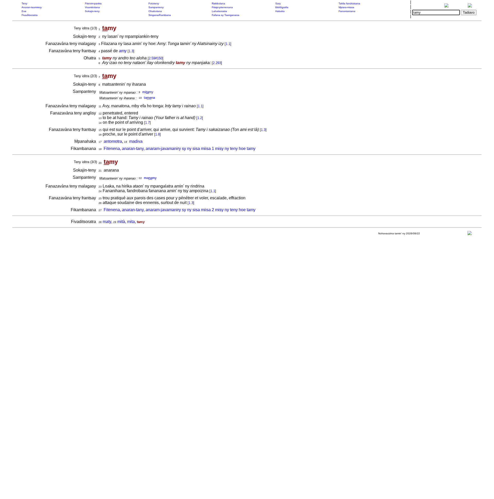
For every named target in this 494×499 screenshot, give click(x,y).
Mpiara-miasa (346, 7)
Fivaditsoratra (30, 15)
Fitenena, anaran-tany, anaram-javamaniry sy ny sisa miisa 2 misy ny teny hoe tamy (179, 210)
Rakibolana (218, 3)
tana (149, 98)
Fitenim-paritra (93, 3)
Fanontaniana (347, 11)
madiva (136, 141)
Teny (24, 3)
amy (123, 51)
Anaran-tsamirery (32, 7)
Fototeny (153, 3)
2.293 (217, 63)
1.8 (157, 134)
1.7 (147, 122)
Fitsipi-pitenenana (222, 7)
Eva (24, 11)
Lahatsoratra (219, 11)
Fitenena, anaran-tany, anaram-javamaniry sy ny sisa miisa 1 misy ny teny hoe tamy (179, 148)
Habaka (280, 11)
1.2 (199, 118)
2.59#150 (155, 58)
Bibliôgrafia (281, 7)
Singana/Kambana (159, 15)
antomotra (113, 141)
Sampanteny (156, 7)
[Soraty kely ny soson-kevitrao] (469, 234)
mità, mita (126, 221)
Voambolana (92, 7)
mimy (147, 92)
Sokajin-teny (92, 11)
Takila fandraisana (349, 3)
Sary (278, 3)
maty (107, 221)
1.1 (228, 44)
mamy (150, 178)
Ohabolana (155, 11)
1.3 (131, 51)
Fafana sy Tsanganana (225, 15)
